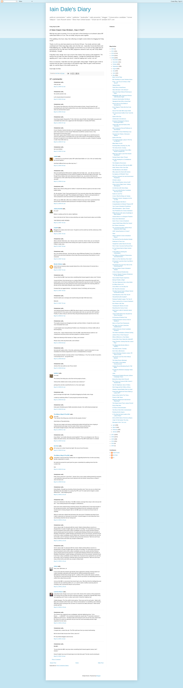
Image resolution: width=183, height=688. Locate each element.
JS (113, 457)
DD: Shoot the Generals (118, 289)
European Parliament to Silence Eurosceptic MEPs (120, 121)
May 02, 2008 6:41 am (59, 203)
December (115, 59)
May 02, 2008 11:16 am (60, 561)
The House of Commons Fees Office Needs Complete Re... (121, 150)
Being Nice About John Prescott (120, 379)
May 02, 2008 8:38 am (59, 358)
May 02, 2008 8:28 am (59, 343)
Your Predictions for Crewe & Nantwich (122, 210)
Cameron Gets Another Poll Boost (121, 99)
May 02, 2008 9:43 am (59, 482)
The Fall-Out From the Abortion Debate (122, 239)
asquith (56, 227)
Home (77, 663)
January (115, 431)
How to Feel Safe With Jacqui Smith (121, 110)
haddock (56, 373)
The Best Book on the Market (119, 169)
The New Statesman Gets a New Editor (122, 282)
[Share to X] (75, 73)
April (114, 425)
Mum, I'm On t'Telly (117, 77)
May (114, 75)
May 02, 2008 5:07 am (59, 142)
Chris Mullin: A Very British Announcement (119, 363)
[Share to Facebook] (76, 73)
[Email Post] (68, 73)
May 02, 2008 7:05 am (59, 233)
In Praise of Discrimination (119, 407)
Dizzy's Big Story (116, 405)
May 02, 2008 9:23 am (59, 450)
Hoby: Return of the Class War (120, 167)
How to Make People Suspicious (120, 277)
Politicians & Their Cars (118, 241)
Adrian (55, 566)
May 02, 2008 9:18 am (59, 441)
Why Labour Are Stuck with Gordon (121, 172)
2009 (112, 55)
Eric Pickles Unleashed (118, 225)
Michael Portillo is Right (118, 280)
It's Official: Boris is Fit (118, 284)
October (115, 64)
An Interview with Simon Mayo (120, 188)
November (115, 62)
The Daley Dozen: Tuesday (119, 348)
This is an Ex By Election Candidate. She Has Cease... (121, 191)
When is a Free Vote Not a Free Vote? (122, 259)
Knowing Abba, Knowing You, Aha (121, 145)
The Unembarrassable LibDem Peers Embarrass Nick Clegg (122, 228)
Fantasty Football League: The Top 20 (122, 299)
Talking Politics (116, 85)
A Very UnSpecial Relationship (120, 272)
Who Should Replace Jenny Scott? (121, 182)
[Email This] (71, 73)
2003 (112, 443)
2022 (112, 49)
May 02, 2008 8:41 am (59, 387)
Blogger (98, 676)
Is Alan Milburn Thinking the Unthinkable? (119, 252)
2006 (112, 436)
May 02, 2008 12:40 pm (60, 623)
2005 (112, 439)
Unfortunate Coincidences (119, 119)
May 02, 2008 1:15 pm (59, 639)
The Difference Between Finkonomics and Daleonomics (122, 256)
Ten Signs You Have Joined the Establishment (120, 326)
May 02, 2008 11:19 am (60, 607)
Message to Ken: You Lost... (119, 422)
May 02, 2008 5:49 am (59, 165)
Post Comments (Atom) (63, 665)
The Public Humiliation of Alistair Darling (122, 332)
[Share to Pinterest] (78, 73)
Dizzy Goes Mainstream (118, 218)
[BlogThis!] (73, 73)
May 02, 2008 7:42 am (59, 270)
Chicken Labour (116, 180)
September (116, 66)
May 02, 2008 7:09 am (59, 246)
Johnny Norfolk (58, 208)
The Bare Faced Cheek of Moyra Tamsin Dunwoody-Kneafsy (122, 291)
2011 (112, 51)
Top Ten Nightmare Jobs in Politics (121, 385)
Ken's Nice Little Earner (118, 351)
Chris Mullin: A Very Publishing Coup (121, 131)
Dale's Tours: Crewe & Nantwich (120, 221)
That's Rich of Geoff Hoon (119, 87)
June (114, 73)
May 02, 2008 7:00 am (59, 222)
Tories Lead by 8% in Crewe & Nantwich (122, 301)
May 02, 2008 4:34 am (59, 99)
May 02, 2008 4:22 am (59, 86)
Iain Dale (56, 446)
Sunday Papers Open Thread (120, 157)
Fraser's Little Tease (117, 397)
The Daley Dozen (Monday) (119, 360)
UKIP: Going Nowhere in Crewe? (121, 231)
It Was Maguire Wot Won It (119, 202)
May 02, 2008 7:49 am (59, 290)
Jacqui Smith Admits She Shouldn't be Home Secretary (122, 314)
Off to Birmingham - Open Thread (121, 208)
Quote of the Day (116, 116)
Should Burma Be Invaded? (119, 297)
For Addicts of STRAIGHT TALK (120, 174)
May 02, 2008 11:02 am (60, 494)
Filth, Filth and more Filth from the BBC (122, 165)
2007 (112, 434)
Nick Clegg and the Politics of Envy (121, 387)
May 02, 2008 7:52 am (59, 303)
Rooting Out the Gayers (118, 412)
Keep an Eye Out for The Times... (120, 395)
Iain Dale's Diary (70, 9)
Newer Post (53, 663)
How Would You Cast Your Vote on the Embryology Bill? (122, 265)
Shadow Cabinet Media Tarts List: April (122, 389)
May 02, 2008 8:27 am (59, 316)
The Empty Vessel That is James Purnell (122, 403)
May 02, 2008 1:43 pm (59, 656)
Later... (114, 373)
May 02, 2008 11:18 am (60, 586)
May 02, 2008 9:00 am (59, 399)
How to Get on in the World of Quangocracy (120, 104)
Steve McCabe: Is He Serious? (120, 89)
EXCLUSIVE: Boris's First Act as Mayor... (122, 418)
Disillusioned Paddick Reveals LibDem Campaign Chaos (122, 376)
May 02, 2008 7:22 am (59, 259)
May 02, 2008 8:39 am (59, 368)
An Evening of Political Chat (119, 317)
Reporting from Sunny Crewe (120, 308)
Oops (113, 233)
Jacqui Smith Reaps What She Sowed (122, 223)
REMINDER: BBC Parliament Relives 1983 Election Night (122, 96)
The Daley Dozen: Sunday (119, 147)
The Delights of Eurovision (119, 163)
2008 (112, 58)
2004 (112, 441)
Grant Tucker (116, 452)
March (114, 427)
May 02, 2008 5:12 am (59, 151)
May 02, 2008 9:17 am (59, 429)
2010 (112, 53)
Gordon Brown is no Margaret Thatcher (122, 216)
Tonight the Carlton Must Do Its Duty (121, 243)
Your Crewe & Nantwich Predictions (121, 206)
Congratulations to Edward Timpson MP (122, 204)
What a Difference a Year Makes (120, 337)
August (115, 68)
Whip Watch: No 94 (117, 143)
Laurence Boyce (58, 591)
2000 (112, 445)
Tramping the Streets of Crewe (120, 305)
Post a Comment (56, 659)
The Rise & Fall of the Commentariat (121, 410)
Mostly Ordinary (58, 264)
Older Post (100, 663)
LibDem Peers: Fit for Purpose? (120, 335)
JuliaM (55, 156)
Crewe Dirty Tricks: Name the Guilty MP (122, 339)
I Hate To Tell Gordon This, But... (120, 420)
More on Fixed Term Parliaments (120, 323)
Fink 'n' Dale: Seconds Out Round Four (122, 246)
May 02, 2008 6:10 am (59, 181)
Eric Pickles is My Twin (118, 303)
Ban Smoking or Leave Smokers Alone (122, 79)
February (115, 429)
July (114, 71)
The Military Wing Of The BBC (62, 414)
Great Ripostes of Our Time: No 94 (121, 294)
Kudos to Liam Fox (117, 193)
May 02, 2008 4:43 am (59, 112)
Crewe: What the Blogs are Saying (121, 196)
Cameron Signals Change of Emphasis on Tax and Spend (122, 275)
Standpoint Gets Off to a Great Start (121, 101)
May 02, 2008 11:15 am (60, 520)
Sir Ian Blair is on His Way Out (120, 286)
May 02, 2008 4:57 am (59, 123)
